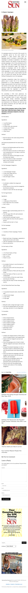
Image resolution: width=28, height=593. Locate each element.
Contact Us (12, 584)
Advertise (8, 584)
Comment (3, 467)
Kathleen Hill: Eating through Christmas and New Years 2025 (14, 395)
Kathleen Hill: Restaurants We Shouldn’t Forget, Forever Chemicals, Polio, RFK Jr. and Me (14, 421)
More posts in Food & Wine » (21, 372)
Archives (4, 546)
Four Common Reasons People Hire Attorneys (11, 451)
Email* (3, 488)
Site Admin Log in (18, 584)
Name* (3, 483)
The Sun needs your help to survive (12, 446)
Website (3, 492)
